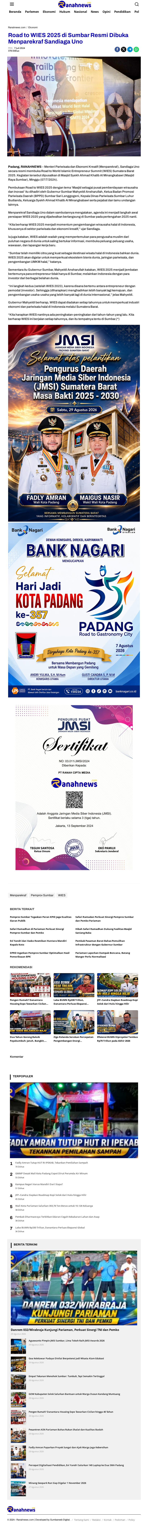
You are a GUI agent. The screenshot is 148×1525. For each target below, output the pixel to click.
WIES (62, 895)
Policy (132, 1519)
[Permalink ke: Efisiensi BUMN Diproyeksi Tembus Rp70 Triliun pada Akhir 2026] (117, 1022)
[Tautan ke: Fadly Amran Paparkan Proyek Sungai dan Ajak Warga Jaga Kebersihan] (18, 1453)
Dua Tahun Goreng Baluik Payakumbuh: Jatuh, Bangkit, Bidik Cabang (27, 1039)
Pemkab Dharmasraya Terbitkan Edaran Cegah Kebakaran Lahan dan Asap (57, 1216)
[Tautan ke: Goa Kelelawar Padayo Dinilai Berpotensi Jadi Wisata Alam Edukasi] (18, 1364)
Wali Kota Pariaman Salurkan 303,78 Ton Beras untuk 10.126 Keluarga (54, 1205)
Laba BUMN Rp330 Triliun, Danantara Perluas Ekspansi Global (70, 1002)
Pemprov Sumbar (42, 895)
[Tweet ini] (123, 49)
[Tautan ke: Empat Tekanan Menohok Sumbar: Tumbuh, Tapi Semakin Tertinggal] (18, 1381)
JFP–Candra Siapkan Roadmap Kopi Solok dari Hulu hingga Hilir (117, 1001)
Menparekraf (18, 895)
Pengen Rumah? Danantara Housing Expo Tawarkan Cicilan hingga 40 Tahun (28, 1002)
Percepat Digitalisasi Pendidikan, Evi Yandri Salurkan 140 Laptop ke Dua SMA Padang (76, 1465)
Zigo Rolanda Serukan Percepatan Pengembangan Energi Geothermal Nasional (73, 1039)
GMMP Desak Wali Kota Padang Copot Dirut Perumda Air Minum (51, 1173)
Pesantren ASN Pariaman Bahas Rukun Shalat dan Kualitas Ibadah (66, 1429)
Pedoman (120, 1519)
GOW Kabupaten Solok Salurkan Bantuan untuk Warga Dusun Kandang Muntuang (74, 1394)
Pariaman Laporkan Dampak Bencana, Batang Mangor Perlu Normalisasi (102, 954)
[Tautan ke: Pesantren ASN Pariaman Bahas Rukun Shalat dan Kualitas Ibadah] (18, 1435)
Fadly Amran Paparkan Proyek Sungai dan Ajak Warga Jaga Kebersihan (68, 1447)
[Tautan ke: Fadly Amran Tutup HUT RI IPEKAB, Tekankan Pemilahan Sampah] (74, 1120)
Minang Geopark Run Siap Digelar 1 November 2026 (57, 1483)
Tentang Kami (81, 1519)
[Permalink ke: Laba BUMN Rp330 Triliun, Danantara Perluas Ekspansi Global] (74, 985)
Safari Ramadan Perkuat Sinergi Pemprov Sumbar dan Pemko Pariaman (104, 918)
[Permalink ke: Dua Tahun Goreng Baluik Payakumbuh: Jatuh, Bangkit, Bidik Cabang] (30, 1022)
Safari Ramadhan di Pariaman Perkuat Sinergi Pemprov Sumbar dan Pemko (37, 930)
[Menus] (12, 4)
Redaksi (96, 1519)
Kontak (108, 1519)
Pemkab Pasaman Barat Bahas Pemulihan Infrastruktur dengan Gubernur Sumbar (100, 942)
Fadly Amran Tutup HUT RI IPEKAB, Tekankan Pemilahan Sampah (51, 1162)
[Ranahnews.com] (74, 4)
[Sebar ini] (117, 49)
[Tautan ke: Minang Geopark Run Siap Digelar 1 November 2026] (18, 1488)
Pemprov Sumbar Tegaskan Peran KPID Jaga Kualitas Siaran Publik (40, 918)
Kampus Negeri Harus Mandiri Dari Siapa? (39, 1184)
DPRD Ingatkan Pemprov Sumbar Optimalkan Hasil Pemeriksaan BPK (39, 954)
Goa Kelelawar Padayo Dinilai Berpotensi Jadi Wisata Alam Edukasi (66, 1358)
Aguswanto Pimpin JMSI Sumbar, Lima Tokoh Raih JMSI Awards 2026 (67, 1340)
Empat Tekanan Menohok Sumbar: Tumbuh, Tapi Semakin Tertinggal (67, 1376)
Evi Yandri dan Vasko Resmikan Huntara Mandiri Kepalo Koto (38, 942)
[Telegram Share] (130, 49)
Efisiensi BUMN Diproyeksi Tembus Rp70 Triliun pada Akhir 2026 (117, 1038)
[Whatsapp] (136, 49)
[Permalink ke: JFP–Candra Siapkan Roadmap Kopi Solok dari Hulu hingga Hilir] (117, 985)
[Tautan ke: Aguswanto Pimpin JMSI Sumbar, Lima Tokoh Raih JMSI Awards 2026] (18, 1346)
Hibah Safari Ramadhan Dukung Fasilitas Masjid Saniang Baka (103, 930)
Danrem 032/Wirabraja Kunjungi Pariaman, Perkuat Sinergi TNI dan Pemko (65, 1330)
